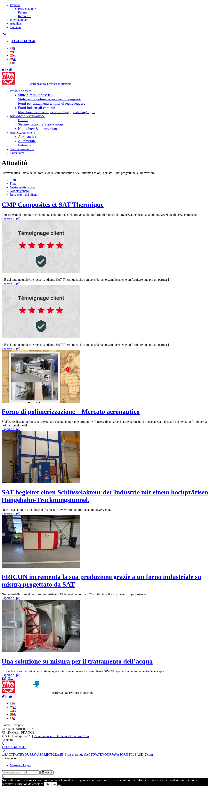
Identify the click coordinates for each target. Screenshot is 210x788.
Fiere (13, 183)
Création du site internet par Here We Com (61, 736)
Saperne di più (11, 218)
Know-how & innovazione (27, 116)
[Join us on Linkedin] (7, 69)
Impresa (15, 5)
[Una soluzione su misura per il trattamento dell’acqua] (41, 651)
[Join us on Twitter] (3, 69)
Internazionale (19, 19)
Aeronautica (27, 137)
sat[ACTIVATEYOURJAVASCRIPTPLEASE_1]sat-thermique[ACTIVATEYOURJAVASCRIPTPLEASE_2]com (77, 754)
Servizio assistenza (22, 149)
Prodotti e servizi (21, 91)
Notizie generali (20, 191)
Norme (23, 120)
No (54, 784)
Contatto (15, 27)
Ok (47, 784)
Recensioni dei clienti (24, 194)
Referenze (24, 16)
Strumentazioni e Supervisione (41, 124)
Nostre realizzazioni (22, 187)
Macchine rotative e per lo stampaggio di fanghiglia (56, 112)
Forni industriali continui (36, 108)
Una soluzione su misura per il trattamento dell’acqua (77, 661)
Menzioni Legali (20, 765)
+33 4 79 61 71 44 (23, 41)
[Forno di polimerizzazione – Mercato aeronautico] (41, 401)
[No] (59, 785)
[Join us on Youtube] (10, 69)
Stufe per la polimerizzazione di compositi (49, 99)
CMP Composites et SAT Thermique (53, 204)
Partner (22, 12)
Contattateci (17, 153)
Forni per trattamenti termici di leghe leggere (51, 103)
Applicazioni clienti (22, 132)
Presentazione (27, 8)
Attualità (15, 23)
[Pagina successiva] (13, 678)
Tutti (13, 180)
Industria (24, 145)
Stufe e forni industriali (35, 95)
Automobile (27, 141)
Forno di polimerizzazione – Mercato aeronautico (71, 411)
